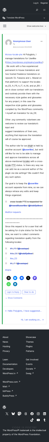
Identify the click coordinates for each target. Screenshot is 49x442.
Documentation (10, 364)
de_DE (14, 253)
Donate (31, 368)
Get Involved (32, 359)
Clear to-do (29, 292)
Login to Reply (13, 292)
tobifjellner (35, 205)
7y (14, 44)
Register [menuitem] (44, 3)
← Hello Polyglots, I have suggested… (23, 311)
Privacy (6, 351)
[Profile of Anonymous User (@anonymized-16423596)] (8, 43)
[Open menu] (45, 10)
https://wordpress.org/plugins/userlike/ (24, 62)
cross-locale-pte (13, 54)
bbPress (8, 391)
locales (26, 161)
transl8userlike (18, 205)
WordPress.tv (10, 373)
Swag (30, 373)
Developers (8, 368)
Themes (30, 342)
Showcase (31, 337)
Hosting (6, 346)
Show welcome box (35, 26)
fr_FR (13, 248)
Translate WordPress (15, 18)
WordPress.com (11, 382)
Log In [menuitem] (36, 3)
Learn (5, 359)
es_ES (13, 258)
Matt (6, 386)
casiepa (23, 248)
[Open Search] (37, 10)
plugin (30, 145)
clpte (8, 270)
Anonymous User (22, 41)
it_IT (13, 263)
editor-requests (13, 212)
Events (29, 364)
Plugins (29, 346)
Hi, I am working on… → (32, 319)
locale (8, 165)
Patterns (30, 351)
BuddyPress (10, 395)
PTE (13, 165)
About (5, 337)
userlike (28, 149)
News (5, 342)
